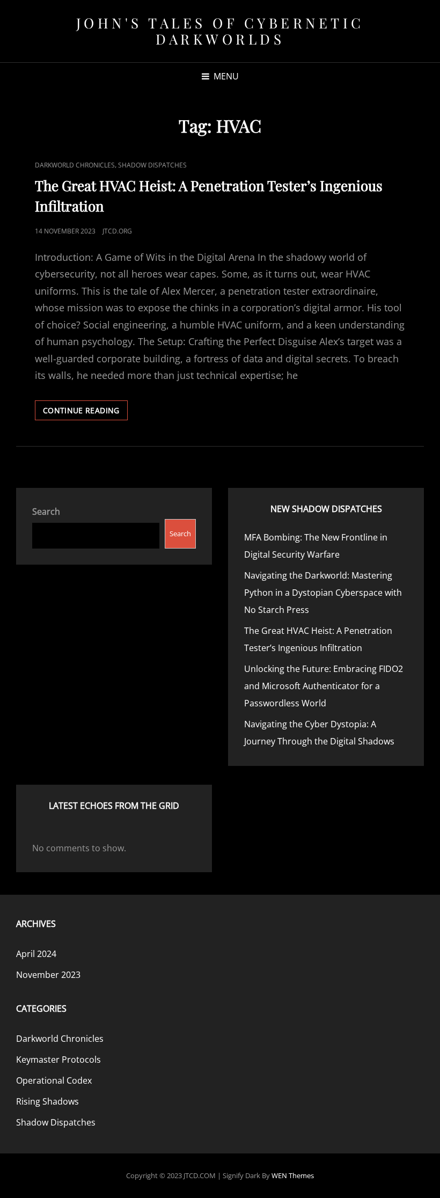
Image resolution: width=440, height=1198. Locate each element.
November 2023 (48, 975)
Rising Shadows (47, 1101)
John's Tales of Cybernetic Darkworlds (220, 30)
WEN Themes (293, 1175)
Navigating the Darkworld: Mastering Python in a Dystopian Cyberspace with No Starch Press (323, 592)
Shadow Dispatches (152, 165)
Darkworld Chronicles (75, 165)
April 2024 (36, 954)
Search (46, 511)
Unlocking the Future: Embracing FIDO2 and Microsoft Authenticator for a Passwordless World (323, 686)
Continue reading (85, 412)
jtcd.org (117, 231)
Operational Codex (54, 1080)
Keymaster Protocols (58, 1059)
